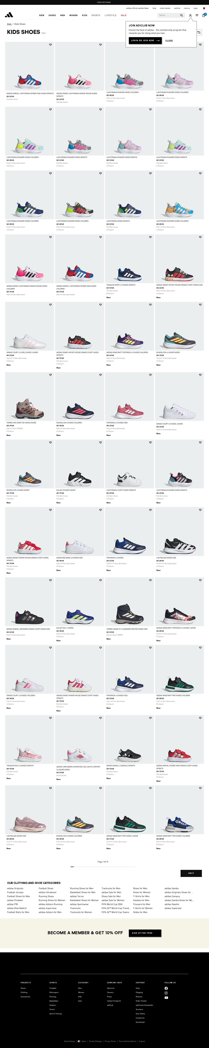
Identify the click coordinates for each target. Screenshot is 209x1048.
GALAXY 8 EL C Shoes (64, 628)
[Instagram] (166, 993)
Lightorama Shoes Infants (118, 221)
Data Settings (69, 1041)
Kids (9, 24)
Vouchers (139, 1009)
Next (191, 873)
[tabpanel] (104, 462)
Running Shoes (46, 896)
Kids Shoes (20, 24)
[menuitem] (41, 15)
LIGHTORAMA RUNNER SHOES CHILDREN (122, 92)
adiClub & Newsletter (144, 1005)
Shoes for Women (141, 892)
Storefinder (140, 1022)
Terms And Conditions (127, 1041)
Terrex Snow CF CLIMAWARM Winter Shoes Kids (126, 629)
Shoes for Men (140, 888)
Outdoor (52, 1005)
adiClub (110, 1005)
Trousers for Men (141, 904)
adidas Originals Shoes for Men (179, 892)
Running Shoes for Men (81, 888)
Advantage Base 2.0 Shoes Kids (69, 558)
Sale (80, 1001)
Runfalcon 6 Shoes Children (69, 423)
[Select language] (203, 8)
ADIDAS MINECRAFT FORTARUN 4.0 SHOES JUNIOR (176, 628)
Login (196, 8)
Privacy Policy (110, 1041)
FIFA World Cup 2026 (112, 904)
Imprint (142, 1041)
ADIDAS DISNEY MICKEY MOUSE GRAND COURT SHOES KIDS (179, 285)
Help (138, 988)
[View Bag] (203, 15)
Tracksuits (75, 908)
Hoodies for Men (141, 900)
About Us (110, 988)
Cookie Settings (95, 1041)
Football (52, 988)
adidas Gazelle (172, 904)
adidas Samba (172, 888)
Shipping (139, 992)
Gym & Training (55, 1014)
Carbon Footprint (114, 1001)
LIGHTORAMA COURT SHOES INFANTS (121, 490)
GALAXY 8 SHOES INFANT (66, 490)
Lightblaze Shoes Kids (166, 558)
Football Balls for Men (18, 912)
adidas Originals (15, 888)
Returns (139, 997)
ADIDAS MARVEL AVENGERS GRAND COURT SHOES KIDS (28, 629)
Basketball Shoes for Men (83, 892)
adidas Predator (15, 900)
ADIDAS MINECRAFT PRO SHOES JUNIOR (122, 836)
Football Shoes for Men (18, 896)
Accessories (25, 997)
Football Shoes (46, 888)
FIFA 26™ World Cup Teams (115, 912)
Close (169, 41)
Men (80, 988)
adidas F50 (12, 904)
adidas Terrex (77, 896)
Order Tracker (141, 1001)
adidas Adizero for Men (50, 912)
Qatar (84, 1041)
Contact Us (140, 1018)
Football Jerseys (15, 892)
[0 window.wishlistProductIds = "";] (197, 15)
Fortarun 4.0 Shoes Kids (117, 423)
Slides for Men (140, 912)
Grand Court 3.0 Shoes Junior (169, 424)
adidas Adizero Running (50, 904)
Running (52, 997)
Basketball (53, 1001)
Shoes (23, 988)
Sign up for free (142, 933)
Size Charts (140, 1014)
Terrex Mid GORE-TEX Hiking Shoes (21, 423)
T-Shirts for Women (143, 908)
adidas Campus (172, 896)
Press (109, 997)
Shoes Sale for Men (111, 896)
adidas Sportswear (79, 904)
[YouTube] (166, 998)
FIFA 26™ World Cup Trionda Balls (116, 908)
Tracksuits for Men (111, 888)
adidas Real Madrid (16, 908)
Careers (110, 992)
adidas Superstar (173, 908)
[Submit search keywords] (182, 15)
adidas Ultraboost (47, 892)
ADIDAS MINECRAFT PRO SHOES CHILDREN (173, 696)
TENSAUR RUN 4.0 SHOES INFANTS (20, 766)
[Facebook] (166, 988)
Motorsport (53, 992)
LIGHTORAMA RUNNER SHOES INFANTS (71, 157)
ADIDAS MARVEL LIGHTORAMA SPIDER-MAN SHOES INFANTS (30, 94)
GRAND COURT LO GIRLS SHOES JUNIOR (22, 352)
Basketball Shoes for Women (84, 900)
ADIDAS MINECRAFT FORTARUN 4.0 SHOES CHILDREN (127, 352)
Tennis (52, 1009)
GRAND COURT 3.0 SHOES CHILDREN (21, 696)
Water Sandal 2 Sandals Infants (120, 766)
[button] (41, 15)
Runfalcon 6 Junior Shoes (168, 352)
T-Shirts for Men (141, 896)
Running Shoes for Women (52, 900)
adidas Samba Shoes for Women (179, 900)
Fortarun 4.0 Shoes (114, 558)
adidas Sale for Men (111, 892)
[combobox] (171, 15)
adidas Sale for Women (113, 900)
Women (81, 992)
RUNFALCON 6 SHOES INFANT (18, 490)
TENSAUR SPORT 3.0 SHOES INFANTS (120, 285)
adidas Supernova (47, 908)
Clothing (24, 992)
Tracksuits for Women (81, 912)
